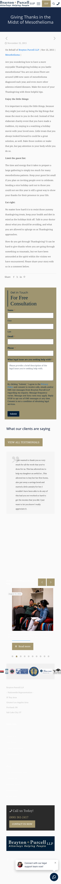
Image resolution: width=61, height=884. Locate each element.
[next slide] (51, 582)
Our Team (11, 742)
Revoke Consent (14, 876)
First (10, 320)
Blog (8, 766)
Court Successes (14, 748)
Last (9, 331)
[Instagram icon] (12, 859)
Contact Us (12, 778)
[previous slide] (42, 582)
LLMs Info (11, 796)
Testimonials (13, 754)
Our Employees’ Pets (16, 772)
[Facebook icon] (7, 859)
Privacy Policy (13, 784)
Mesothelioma (12, 54)
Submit (13, 413)
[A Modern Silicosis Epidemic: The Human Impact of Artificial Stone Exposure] (32, 609)
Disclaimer (12, 790)
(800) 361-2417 (18, 817)
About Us (11, 736)
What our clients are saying (28, 428)
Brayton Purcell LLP (29, 49)
